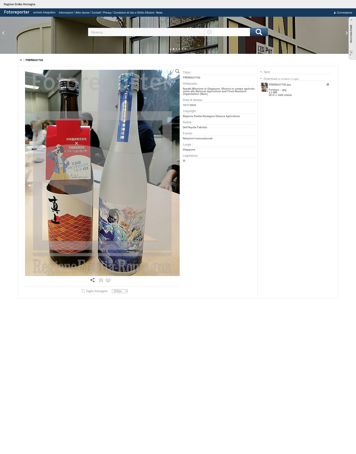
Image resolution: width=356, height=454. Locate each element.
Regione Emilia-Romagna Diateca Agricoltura (211, 116)
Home (20, 60)
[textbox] (146, 32)
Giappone (189, 149)
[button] (170, 49)
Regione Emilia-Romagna (19, 4)
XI (184, 160)
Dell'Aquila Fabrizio (195, 127)
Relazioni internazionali (197, 138)
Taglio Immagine (96, 291)
